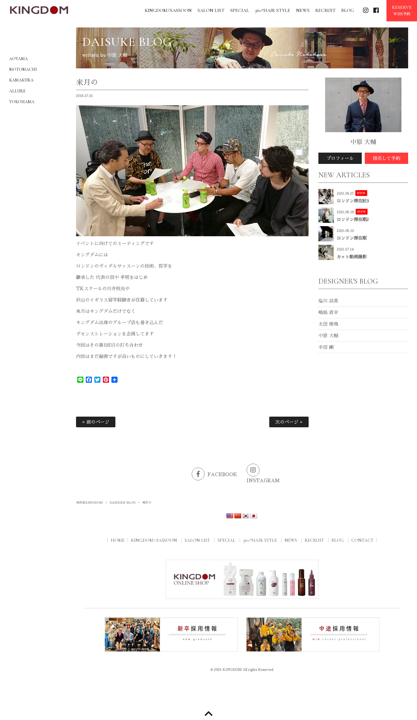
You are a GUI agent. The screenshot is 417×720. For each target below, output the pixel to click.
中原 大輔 (328, 335)
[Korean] (245, 516)
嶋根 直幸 (328, 312)
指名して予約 (386, 158)
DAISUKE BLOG (123, 502)
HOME (118, 540)
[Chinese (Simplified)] (237, 516)
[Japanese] (253, 516)
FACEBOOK (222, 474)
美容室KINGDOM (89, 502)
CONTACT (362, 540)
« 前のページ (95, 422)
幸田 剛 (326, 347)
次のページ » (289, 422)
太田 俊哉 (328, 324)
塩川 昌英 (328, 300)
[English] (230, 516)
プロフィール (340, 158)
